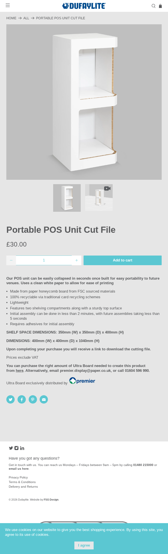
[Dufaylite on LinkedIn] (22, 449)
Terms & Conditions (22, 482)
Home (11, 18)
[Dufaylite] (84, 6)
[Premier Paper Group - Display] (83, 383)
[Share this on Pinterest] (33, 399)
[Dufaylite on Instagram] (16, 449)
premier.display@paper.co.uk (85, 371)
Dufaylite (23, 499)
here (19, 371)
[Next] (154, 102)
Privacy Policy (18, 477)
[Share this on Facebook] (22, 399)
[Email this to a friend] (44, 399)
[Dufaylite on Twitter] (11, 449)
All (26, 18)
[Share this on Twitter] (10, 399)
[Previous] (13, 102)
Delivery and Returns (23, 486)
